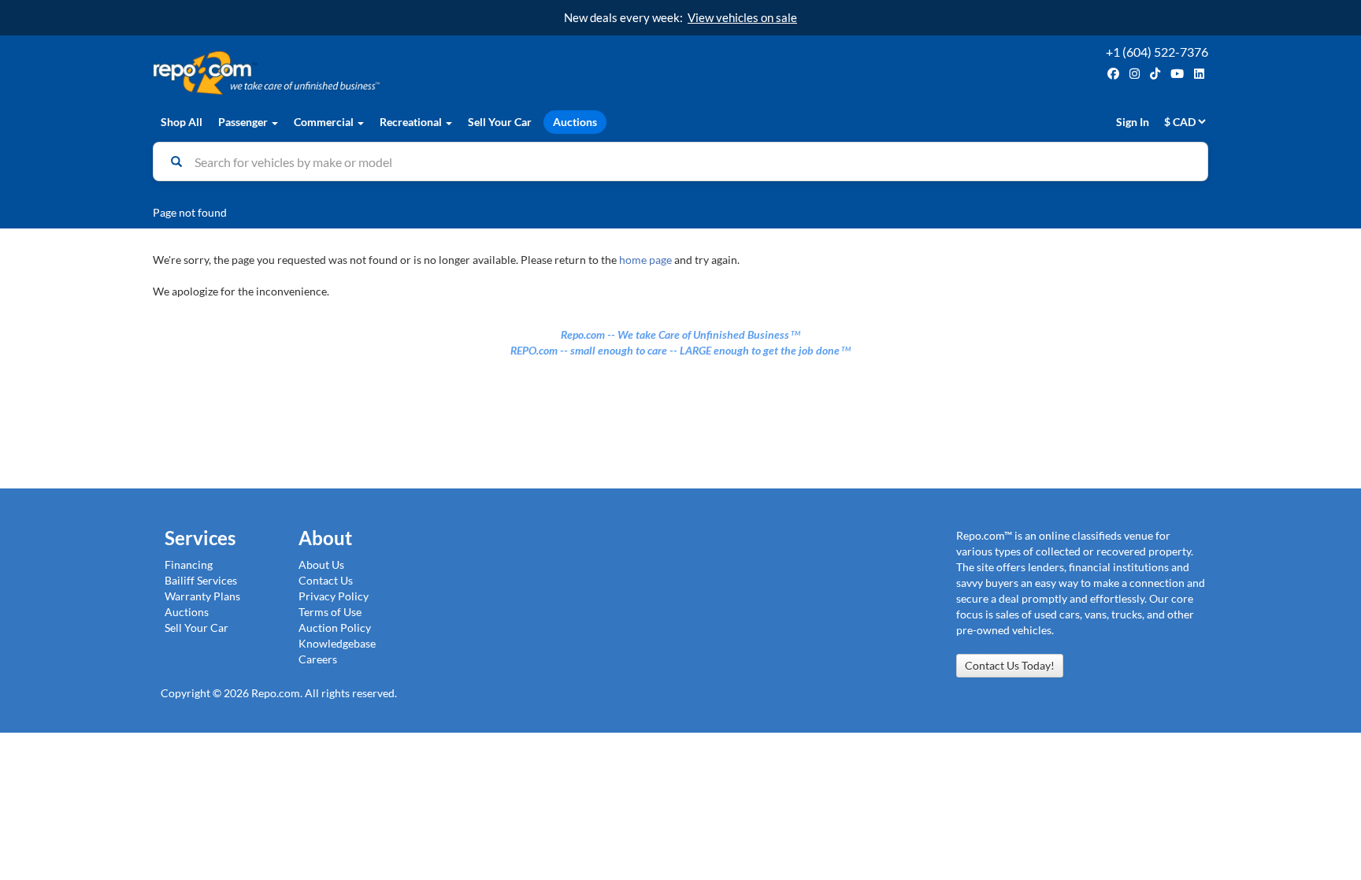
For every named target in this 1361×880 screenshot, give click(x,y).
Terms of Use (330, 611)
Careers (318, 659)
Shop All (181, 121)
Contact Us (326, 580)
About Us (321, 564)
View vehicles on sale (742, 17)
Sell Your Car (500, 121)
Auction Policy (335, 627)
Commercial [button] (325, 121)
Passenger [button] (244, 121)
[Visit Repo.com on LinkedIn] (1199, 74)
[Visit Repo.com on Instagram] (1135, 74)
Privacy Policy (334, 596)
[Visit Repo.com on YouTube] (1177, 74)
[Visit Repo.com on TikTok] (1155, 74)
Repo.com (413, 73)
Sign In (1132, 121)
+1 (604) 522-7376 (1157, 51)
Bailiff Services (201, 580)
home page (645, 259)
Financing (189, 564)
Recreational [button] (412, 121)
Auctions (575, 121)
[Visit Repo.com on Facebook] (1113, 74)
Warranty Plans (202, 596)
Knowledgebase (337, 643)
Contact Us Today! (1010, 665)
